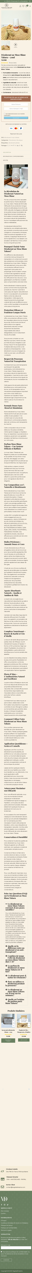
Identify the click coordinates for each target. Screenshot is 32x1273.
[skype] (21, 145)
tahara (17, 143)
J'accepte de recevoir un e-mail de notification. (14, 114)
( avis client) (12, 62)
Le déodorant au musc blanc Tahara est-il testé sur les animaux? (14, 992)
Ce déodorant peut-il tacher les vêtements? (17, 976)
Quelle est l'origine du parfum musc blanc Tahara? (14, 1001)
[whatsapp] (20, 145)
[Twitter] (8, 145)
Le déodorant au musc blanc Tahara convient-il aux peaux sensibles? (15, 907)
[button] (3, 25)
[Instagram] (4, 1204)
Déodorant (12, 140)
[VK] (12, 145)
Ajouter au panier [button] (13, 1023)
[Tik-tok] (7, 1204)
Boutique (20, 140)
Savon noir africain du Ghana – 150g (8, 1031)
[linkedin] (18, 145)
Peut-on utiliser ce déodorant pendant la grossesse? (15, 983)
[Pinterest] (14, 145)
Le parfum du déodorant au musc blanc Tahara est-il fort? (15, 968)
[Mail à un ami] (16, 145)
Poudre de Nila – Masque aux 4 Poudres (23, 1031)
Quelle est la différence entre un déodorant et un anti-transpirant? (14, 949)
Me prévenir (16, 118)
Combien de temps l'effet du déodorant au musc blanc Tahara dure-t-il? (15, 959)
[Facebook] (10, 145)
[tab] (7, 152)
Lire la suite (23, 1040)
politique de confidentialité (18, 1252)
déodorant (12, 143)
